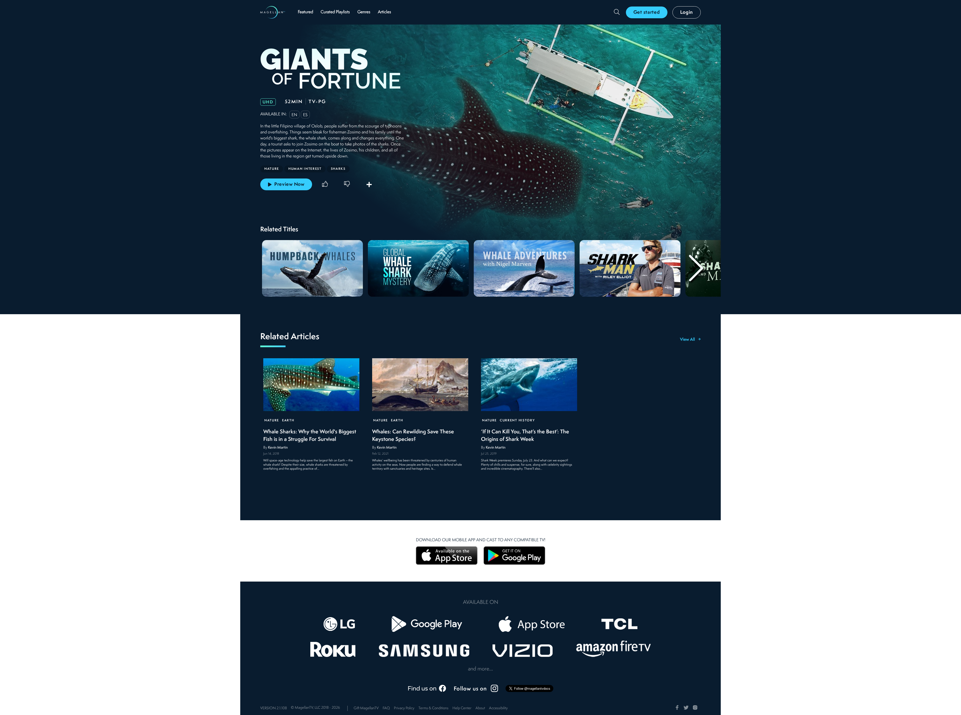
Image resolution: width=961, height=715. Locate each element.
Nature (271, 420)
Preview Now (289, 184)
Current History (517, 420)
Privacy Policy (404, 708)
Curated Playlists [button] (335, 12)
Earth (288, 420)
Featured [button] (305, 12)
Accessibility (498, 708)
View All (687, 340)
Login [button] (686, 12)
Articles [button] (384, 12)
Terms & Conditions (433, 708)
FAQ (386, 708)
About (480, 708)
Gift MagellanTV (366, 708)
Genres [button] (363, 12)
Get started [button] (646, 12)
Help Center (461, 708)
